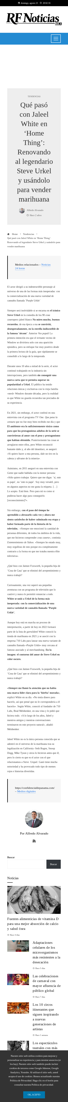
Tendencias (34, 97)
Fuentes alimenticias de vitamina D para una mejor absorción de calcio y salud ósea (33, 924)
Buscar (11, 857)
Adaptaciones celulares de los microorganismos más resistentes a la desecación (46, 952)
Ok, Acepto (34, 1094)
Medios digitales (26, 791)
